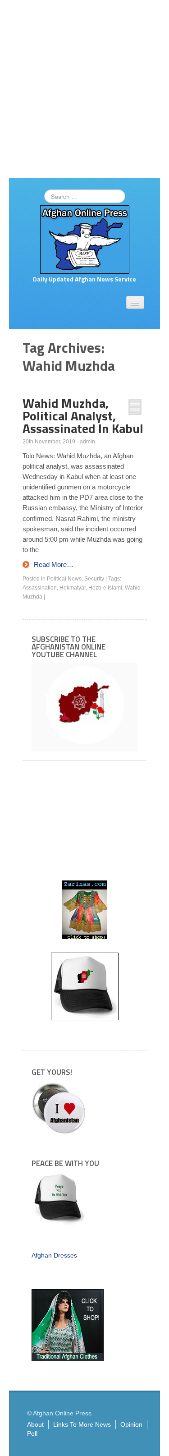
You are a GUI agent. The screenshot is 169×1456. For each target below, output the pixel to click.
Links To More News (82, 1424)
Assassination (40, 588)
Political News (64, 579)
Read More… (53, 564)
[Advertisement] (84, 89)
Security (94, 579)
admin (87, 441)
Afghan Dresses (54, 1255)
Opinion (131, 1424)
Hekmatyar (72, 588)
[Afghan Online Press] (84, 239)
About (35, 1424)
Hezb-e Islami (105, 588)
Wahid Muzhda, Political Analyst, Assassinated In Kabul (83, 415)
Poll (32, 1433)
